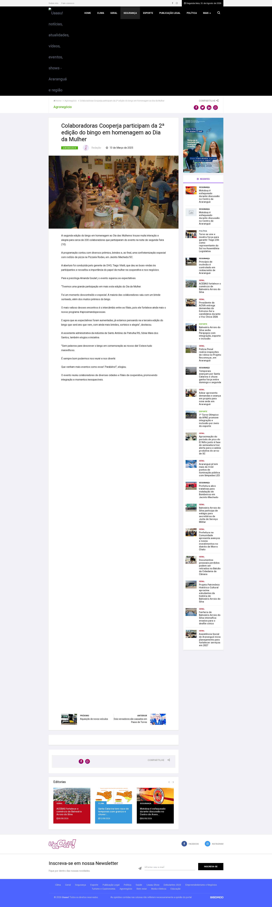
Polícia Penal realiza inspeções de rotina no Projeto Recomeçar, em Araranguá (210, 354)
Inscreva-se (211, 866)
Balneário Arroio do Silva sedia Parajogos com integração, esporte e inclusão (210, 333)
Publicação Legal (169, 13)
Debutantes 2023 (172, 885)
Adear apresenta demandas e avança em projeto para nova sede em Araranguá (210, 398)
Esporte (148, 13)
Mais (206, 13)
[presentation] (169, 782)
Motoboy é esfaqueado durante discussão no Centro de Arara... (152, 811)
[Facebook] (173, 3)
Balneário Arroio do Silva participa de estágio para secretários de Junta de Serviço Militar (209, 515)
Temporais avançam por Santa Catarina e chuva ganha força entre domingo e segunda (210, 376)
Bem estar (142, 889)
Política (192, 13)
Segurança (130, 13)
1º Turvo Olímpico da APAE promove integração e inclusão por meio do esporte (209, 420)
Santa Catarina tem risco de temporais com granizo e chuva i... (113, 811)
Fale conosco (67, 3)
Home (87, 13)
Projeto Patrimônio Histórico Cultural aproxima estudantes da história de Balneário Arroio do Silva (209, 593)
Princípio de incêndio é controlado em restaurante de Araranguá (207, 267)
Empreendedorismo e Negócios (201, 885)
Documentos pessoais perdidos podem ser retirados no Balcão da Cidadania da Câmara (210, 567)
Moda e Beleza (158, 889)
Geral (113, 13)
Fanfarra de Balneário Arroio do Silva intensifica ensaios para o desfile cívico (209, 617)
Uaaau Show (153, 885)
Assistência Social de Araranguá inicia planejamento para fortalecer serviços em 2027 (210, 639)
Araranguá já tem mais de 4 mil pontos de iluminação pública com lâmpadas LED (209, 469)
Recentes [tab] (205, 179)
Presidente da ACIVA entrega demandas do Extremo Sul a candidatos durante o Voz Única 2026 (210, 310)
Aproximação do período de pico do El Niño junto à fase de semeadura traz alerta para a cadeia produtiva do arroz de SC (210, 445)
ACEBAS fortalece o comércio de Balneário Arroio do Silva (69, 811)
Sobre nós (53, 3)
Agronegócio (69, 148)
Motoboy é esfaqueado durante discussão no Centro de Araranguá (209, 196)
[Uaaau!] (62, 844)
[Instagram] (177, 3)
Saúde (139, 885)
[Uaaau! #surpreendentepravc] (59, 51)
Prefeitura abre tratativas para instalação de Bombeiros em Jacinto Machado (208, 491)
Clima (100, 13)
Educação (176, 889)
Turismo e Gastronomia (103, 889)
